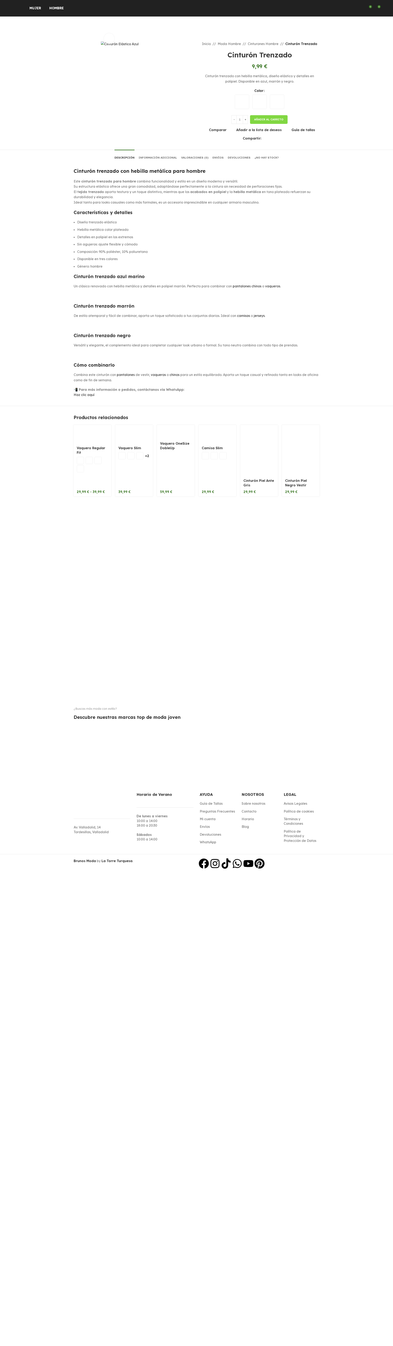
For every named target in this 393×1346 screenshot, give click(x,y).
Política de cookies (299, 811)
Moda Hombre (229, 44)
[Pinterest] (259, 863)
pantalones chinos (247, 286)
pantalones (126, 375)
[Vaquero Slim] (134, 434)
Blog (245, 827)
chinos (174, 375)
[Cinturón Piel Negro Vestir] (301, 450)
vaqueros (272, 286)
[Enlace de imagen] (91, 723)
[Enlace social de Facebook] (263, 138)
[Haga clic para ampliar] (109, 38)
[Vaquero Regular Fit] (92, 434)
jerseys (259, 316)
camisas (243, 316)
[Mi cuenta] (361, 8)
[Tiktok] (226, 863)
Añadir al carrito (268, 119)
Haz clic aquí (84, 395)
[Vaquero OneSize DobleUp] (176, 432)
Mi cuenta (208, 819)
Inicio (206, 44)
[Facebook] (204, 863)
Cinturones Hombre (263, 44)
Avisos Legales (295, 803)
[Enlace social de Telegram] (273, 138)
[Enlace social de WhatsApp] (268, 138)
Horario (248, 819)
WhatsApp (208, 842)
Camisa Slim (212, 448)
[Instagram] (215, 863)
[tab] (124, 156)
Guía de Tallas (211, 803)
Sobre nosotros (253, 803)
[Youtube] (248, 863)
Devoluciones (210, 834)
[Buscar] (353, 8)
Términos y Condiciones (293, 821)
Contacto (249, 811)
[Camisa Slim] (217, 434)
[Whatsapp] (237, 863)
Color (258, 91)
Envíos (205, 827)
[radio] (242, 102)
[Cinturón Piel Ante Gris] (259, 450)
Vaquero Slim (129, 448)
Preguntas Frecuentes (217, 811)
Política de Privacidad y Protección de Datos (300, 836)
